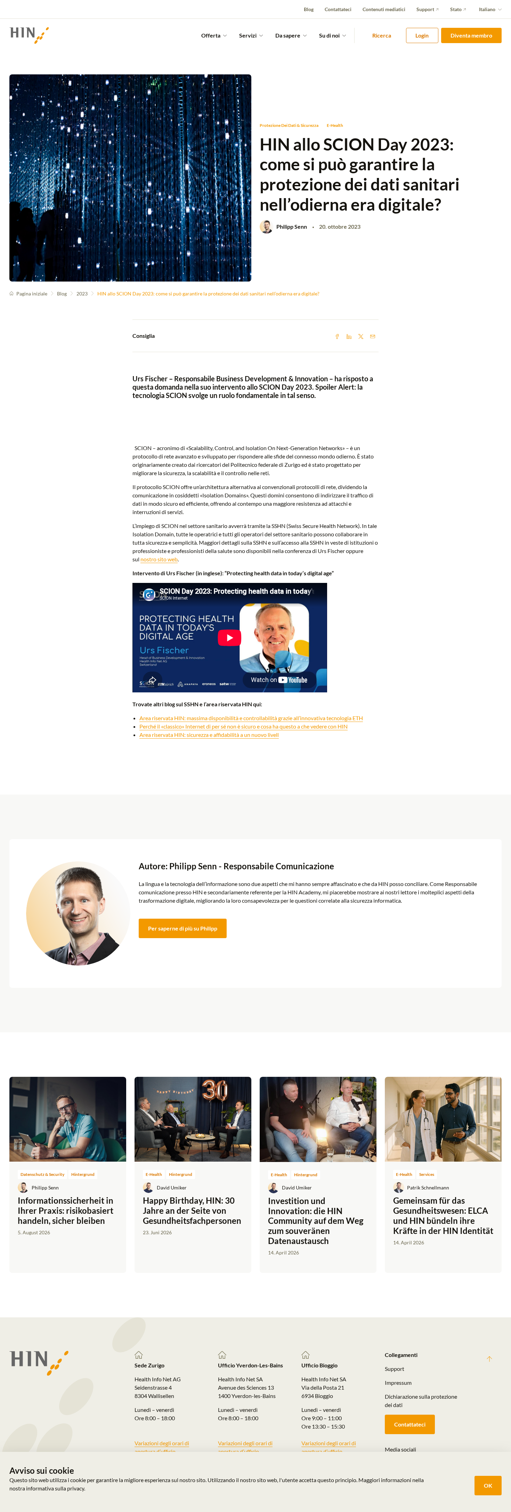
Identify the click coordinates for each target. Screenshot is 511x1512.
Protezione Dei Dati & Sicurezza (289, 125)
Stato (456, 9)
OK (488, 1485)
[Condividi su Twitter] (361, 335)
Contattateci (338, 9)
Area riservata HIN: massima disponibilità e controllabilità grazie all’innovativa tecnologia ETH (251, 718)
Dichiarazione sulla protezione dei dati (421, 1400)
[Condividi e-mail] (373, 335)
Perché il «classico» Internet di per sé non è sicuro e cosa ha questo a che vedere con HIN (243, 726)
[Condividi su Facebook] (337, 335)
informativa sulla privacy (55, 1488)
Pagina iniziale (31, 293)
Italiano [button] (487, 9)
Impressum (398, 1382)
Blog (309, 9)
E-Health (335, 125)
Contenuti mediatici (384, 9)
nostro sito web (159, 559)
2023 (82, 293)
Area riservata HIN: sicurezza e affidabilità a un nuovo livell (209, 734)
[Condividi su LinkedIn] (349, 335)
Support (425, 9)
